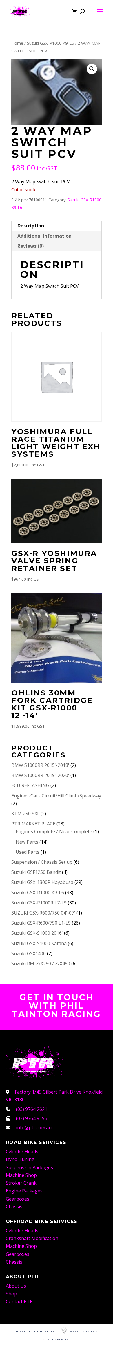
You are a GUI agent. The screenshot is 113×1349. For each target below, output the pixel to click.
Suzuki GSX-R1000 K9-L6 (50, 43)
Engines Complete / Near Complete (54, 831)
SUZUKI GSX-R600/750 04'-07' (43, 913)
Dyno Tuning (20, 1159)
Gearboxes (17, 1199)
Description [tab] (30, 226)
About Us (16, 1286)
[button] (92, 69)
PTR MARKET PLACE (33, 824)
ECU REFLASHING (30, 785)
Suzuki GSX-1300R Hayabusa (42, 882)
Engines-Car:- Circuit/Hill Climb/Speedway (56, 796)
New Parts (27, 842)
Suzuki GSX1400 (28, 953)
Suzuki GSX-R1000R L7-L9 (39, 903)
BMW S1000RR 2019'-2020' (40, 775)
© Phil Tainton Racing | (38, 1331)
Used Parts (27, 852)
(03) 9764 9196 (31, 1118)
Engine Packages (24, 1191)
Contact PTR (19, 1301)
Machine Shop (21, 1175)
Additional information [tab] (44, 236)
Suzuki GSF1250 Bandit (36, 872)
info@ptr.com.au (34, 1127)
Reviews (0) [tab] (30, 246)
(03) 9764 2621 (31, 1109)
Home (17, 43)
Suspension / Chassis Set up (41, 862)
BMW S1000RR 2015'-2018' (40, 765)
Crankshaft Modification (32, 1238)
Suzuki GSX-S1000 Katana (39, 943)
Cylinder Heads (22, 1151)
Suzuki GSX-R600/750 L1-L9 (41, 923)
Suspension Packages (29, 1167)
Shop (11, 1293)
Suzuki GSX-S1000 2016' (37, 933)
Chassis (14, 1206)
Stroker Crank (21, 1183)
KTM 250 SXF (25, 813)
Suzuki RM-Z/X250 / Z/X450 (40, 963)
